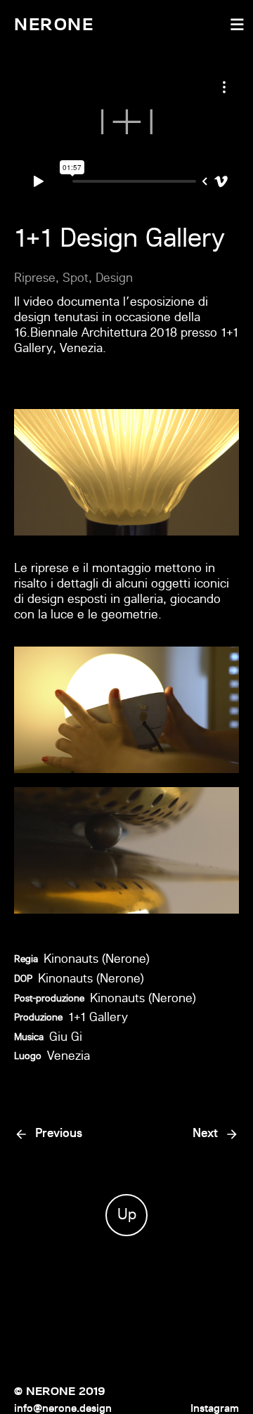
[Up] (126, 1162)
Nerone (53, 24)
